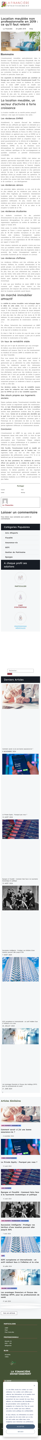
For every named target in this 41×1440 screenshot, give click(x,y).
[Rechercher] (9, 674)
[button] (10, 490)
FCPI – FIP (8, 1343)
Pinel (6, 1330)
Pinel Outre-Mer (9, 1332)
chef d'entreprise (20, 606)
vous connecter (15, 517)
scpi (3, 1255)
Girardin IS (8, 1341)
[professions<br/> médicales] (20, 618)
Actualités (7, 1354)
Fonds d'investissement (9, 1158)
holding (4, 1288)
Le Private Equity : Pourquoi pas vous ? (14, 814)
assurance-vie (16, 1125)
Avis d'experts (6, 1125)
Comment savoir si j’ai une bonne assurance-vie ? (17, 749)
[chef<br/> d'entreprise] (20, 597)
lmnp (31, 29)
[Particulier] (20, 578)
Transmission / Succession (20, 1220)
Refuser (20, 1431)
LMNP (6, 1328)
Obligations (8, 1345)
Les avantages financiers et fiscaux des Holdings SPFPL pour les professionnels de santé (20, 1294)
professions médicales (20, 627)
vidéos (6, 1356)
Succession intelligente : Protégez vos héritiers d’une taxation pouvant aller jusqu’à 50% (18, 1227)
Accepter (20, 1426)
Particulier (20, 586)
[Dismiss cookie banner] (34, 1386)
